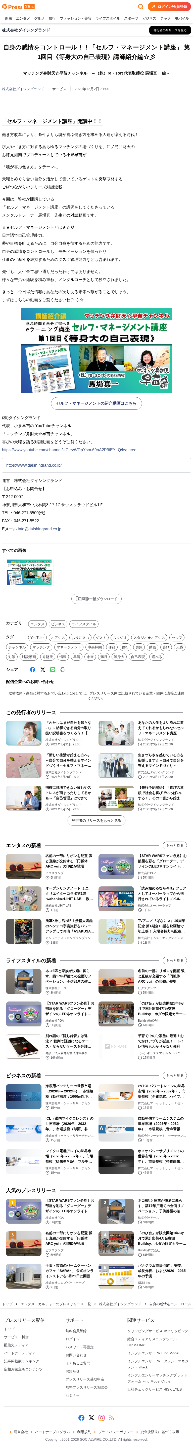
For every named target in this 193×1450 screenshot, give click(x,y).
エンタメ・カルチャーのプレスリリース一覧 (56, 1304)
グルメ (39, 18)
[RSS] (112, 1418)
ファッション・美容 (75, 18)
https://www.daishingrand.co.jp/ (34, 465)
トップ (7, 1304)
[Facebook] (32, 669)
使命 (111, 647)
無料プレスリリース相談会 (87, 1387)
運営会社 (21, 1432)
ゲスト (101, 638)
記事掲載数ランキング (21, 1361)
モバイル (182, 18)
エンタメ (23, 18)
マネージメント (69, 647)
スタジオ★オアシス (149, 638)
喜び (166, 647)
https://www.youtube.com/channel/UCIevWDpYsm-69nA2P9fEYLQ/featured (69, 450)
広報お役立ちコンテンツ (23, 1369)
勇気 (138, 647)
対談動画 (29, 657)
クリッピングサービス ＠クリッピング (157, 1331)
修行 (125, 647)
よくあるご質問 (78, 1363)
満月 (103, 657)
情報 (63, 657)
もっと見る (175, 845)
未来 (90, 657)
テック (165, 18)
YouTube (37, 638)
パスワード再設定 (80, 1347)
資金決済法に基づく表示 (159, 1432)
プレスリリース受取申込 (85, 1379)
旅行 (52, 18)
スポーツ (131, 18)
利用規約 (84, 1432)
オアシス (58, 638)
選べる (157, 657)
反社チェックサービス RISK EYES (154, 1389)
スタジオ (120, 638)
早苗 (76, 657)
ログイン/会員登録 (172, 7)
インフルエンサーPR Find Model (153, 1353)
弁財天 (47, 657)
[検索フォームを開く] (141, 7)
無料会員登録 (76, 1331)
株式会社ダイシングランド (23, 89)
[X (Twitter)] (42, 669)
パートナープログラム (52, 1432)
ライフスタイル (107, 18)
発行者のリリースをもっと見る (96, 820)
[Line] (52, 669)
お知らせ (73, 1371)
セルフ (177, 638)
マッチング (41, 647)
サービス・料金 (16, 1337)
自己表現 (138, 657)
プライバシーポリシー (115, 1432)
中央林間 (95, 647)
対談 (11, 657)
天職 (179, 647)
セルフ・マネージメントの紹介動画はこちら (96, 403)
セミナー (73, 1395)
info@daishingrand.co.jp (39, 529)
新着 (8, 18)
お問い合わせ (76, 1355)
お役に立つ (80, 638)
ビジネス (149, 18)
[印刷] (62, 669)
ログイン (73, 1339)
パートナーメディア (20, 1353)
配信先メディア (16, 1345)
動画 (152, 647)
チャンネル (17, 647)
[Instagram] (102, 1418)
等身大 (119, 657)
